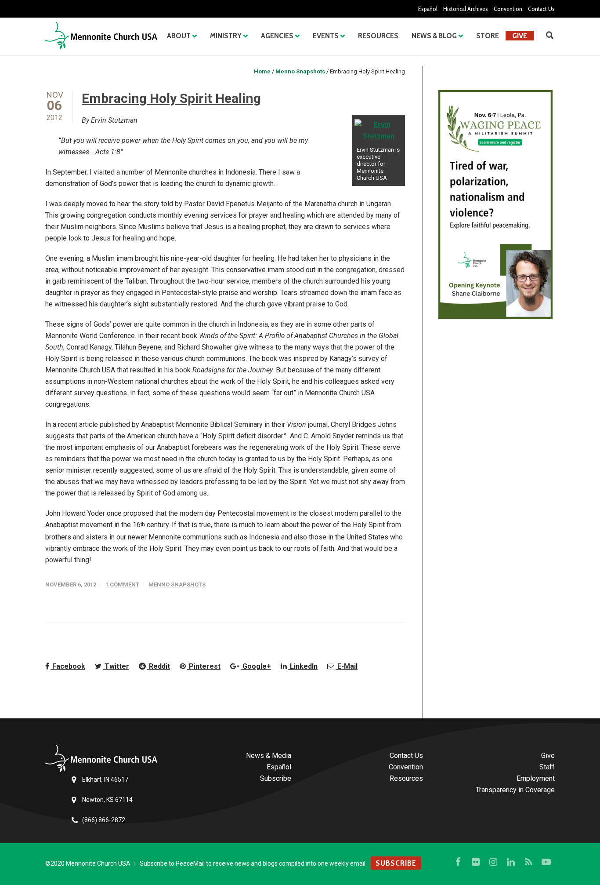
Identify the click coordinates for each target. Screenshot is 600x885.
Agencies (277, 35)
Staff (547, 767)
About (179, 35)
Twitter (116, 666)
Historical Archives (465, 9)
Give (519, 35)
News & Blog (434, 35)
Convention (508, 9)
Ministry (226, 35)
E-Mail (347, 666)
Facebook (68, 666)
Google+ (256, 666)
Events (326, 35)
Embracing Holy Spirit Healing (171, 98)
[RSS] (528, 862)
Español (427, 9)
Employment (536, 778)
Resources (378, 35)
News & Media (268, 755)
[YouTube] (546, 862)
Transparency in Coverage (515, 790)
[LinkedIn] (511, 862)
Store (487, 35)
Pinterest (203, 666)
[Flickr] (475, 862)
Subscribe (275, 778)
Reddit (158, 666)
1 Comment (122, 584)
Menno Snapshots (177, 584)
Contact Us (541, 9)
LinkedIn (303, 666)
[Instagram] (493, 862)
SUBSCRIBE (396, 863)
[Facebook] (458, 862)
